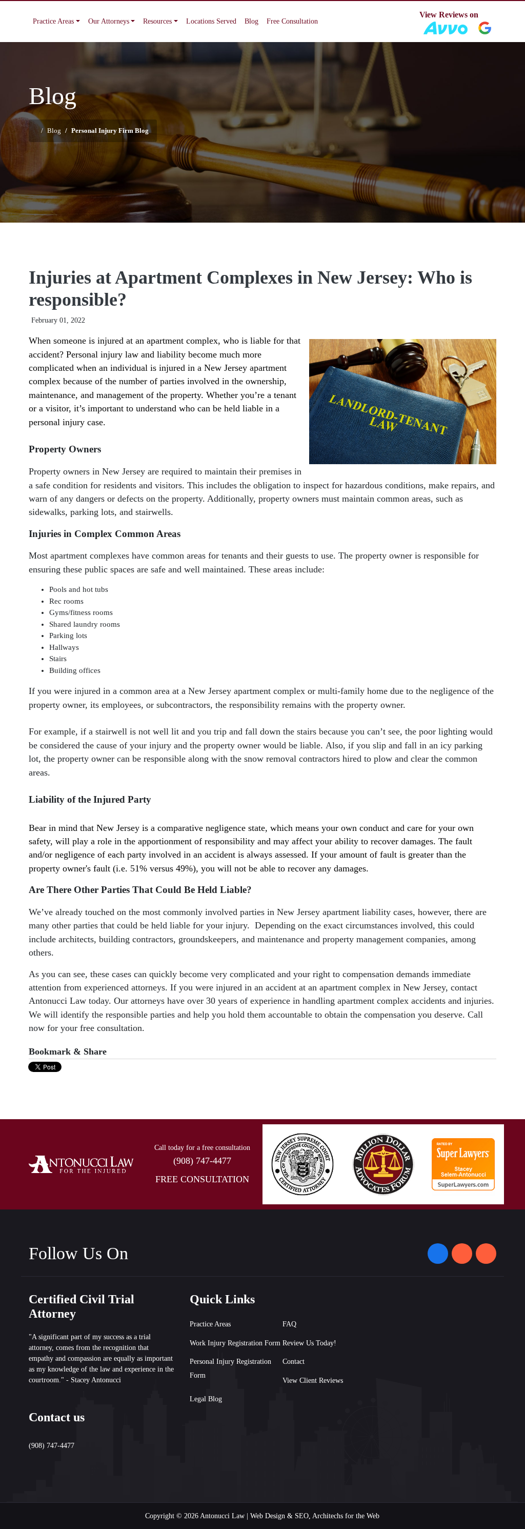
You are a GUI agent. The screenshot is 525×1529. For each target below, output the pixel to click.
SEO (302, 1516)
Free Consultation (292, 21)
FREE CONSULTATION (202, 1179)
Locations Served (211, 21)
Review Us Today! (309, 1343)
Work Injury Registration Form (235, 1343)
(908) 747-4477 (202, 1161)
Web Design (267, 1516)
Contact (293, 1361)
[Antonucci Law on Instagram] (462, 1253)
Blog (251, 21)
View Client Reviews (312, 1380)
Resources (157, 21)
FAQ (289, 1324)
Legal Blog (206, 1399)
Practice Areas (210, 1324)
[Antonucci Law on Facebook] (438, 1253)
